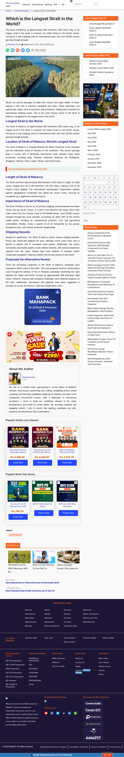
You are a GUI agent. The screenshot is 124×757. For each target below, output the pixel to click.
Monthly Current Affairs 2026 (101, 68)
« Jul (85, 221)
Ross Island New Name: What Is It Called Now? (101, 333)
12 (95, 192)
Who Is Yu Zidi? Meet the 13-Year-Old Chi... (43, 566)
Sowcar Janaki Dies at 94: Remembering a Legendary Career (99, 236)
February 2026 (94, 154)
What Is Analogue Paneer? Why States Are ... (67, 568)
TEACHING (33, 673)
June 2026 (92, 138)
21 (105, 197)
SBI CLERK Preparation (15, 665)
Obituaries (87, 610)
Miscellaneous (89, 622)
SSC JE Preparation (14, 673)
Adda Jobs (48, 638)
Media (77, 666)
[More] (71, 1)
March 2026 (93, 150)
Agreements (49, 622)
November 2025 (94, 167)
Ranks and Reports (91, 614)
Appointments (30, 622)
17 (85, 197)
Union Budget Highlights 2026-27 (99, 43)
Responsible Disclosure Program (53, 747)
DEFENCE (33, 676)
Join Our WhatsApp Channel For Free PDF (27, 169)
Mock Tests (103, 658)
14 (105, 192)
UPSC (31, 684)
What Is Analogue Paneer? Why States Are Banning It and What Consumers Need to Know (101, 268)
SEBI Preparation (13, 669)
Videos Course (105, 666)
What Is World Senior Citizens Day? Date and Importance (100, 326)
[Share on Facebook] (23, 50)
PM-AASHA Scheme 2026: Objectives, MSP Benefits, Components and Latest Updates (99, 247)
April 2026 (92, 146)
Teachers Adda (31, 638)
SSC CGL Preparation (14, 677)
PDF (55, 4)
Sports (47, 610)
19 (95, 197)
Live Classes (104, 662)
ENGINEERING (35, 680)
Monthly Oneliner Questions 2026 (101, 73)
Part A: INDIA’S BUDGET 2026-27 (100, 29)
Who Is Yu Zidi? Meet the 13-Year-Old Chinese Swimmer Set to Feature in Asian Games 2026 (102, 258)
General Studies (22, 11)
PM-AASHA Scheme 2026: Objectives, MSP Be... (18, 568)
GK (63, 4)
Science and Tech (90, 618)
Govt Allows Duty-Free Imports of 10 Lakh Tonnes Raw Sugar (101, 293)
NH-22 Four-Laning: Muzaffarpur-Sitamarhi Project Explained (100, 352)
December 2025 (94, 163)
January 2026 (93, 159)
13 (100, 192)
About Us (79, 658)
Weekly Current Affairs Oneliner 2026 (98, 62)
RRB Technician (58, 658)
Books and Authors (52, 626)
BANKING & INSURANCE (34, 659)
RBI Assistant (11, 680)
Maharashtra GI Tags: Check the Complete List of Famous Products (102, 342)
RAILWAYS (33, 669)
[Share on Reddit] (17, 50)
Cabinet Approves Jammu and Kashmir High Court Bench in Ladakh (101, 318)
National (26, 4)
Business (67, 610)
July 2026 (92, 133)
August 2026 (99, 129)
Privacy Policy (115, 747)
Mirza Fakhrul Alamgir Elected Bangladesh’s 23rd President (100, 309)
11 (90, 192)
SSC (30, 665)
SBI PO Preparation (14, 661)
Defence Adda (69, 642)
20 (100, 197)
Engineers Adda (89, 638)
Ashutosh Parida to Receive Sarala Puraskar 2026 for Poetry (102, 276)
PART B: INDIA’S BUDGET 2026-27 (101, 36)
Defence (67, 614)
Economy (67, 622)
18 (90, 197)
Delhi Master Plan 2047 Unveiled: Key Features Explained (98, 301)
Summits (67, 618)
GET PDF (107, 755)
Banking (48, 4)
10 (85, 192)
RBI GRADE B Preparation (11, 685)
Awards (47, 614)
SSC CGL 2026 (58, 666)
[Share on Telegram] (12, 50)
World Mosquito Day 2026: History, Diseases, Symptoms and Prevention (100, 361)
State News (29, 618)
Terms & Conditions (99, 747)
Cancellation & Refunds (78, 747)
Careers (82, 671)
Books (101, 674)
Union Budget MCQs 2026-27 (102, 24)
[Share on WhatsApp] (7, 50)
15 (110, 192)
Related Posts (13, 545)
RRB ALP (56, 662)
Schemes (48, 618)
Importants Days (70, 626)
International (37, 4)
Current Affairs (70, 638)
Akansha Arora (14, 44)
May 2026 (92, 142)
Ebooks (102, 670)
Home (8, 11)
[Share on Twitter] (28, 50)
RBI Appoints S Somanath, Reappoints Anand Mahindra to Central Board (101, 284)
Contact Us (79, 662)
